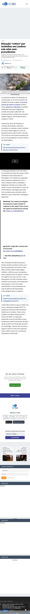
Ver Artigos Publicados (19, 422)
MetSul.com (8, 63)
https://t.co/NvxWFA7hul (15, 211)
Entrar (4, 477)
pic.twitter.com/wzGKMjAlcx (13, 251)
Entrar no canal (15, 385)
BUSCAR (16, 438)
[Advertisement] (15, 23)
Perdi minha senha (11, 477)
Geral (3, 41)
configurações (17, 607)
